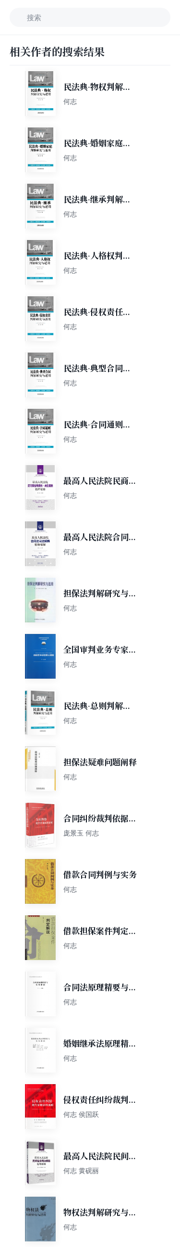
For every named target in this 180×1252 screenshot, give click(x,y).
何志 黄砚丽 (81, 1170)
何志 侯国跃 (81, 1114)
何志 (70, 101)
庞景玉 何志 (81, 833)
